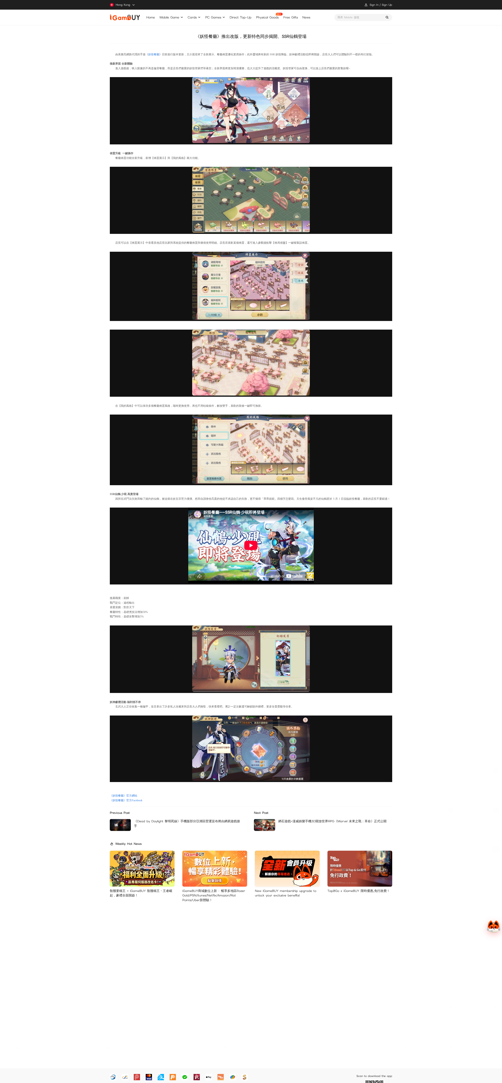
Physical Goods (267, 17)
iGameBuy (125, 17)
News (306, 17)
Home (150, 17)
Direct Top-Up (240, 17)
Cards (192, 17)
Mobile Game (169, 17)
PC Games (213, 17)
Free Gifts (290, 17)
